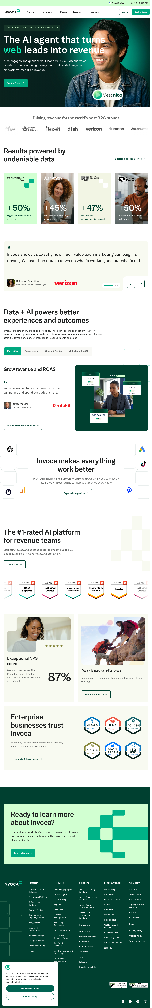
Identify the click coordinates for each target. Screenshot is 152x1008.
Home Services (85, 945)
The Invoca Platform (33, 897)
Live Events (108, 913)
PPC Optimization (61, 929)
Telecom (82, 961)
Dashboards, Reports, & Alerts (36, 918)
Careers (131, 911)
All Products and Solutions (35, 889)
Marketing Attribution (58, 923)
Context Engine (35, 911)
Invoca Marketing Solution (86, 889)
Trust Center (133, 893)
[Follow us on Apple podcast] (143, 1001)
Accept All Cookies (30, 988)
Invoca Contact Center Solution (85, 905)
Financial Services (86, 935)
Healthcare (83, 940)
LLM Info (107, 947)
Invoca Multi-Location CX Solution (84, 914)
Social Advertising (36, 947)
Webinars (107, 908)
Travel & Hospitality (87, 966)
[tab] (12, 351)
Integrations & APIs (37, 924)
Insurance (82, 950)
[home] (12, 12)
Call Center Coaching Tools (60, 935)
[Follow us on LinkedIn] (120, 1001)
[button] (115, 3)
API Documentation (112, 942)
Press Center (133, 898)
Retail (80, 955)
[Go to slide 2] (113, 285)
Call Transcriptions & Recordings (61, 951)
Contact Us (132, 916)
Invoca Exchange (36, 937)
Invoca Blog (108, 888)
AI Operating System (34, 905)
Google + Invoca (36, 942)
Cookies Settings (30, 996)
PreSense (57, 908)
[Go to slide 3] (115, 285)
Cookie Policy (133, 935)
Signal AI (57, 903)
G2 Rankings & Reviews (109, 925)
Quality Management (59, 915)
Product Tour (109, 919)
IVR (54, 965)
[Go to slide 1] (106, 285)
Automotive (83, 930)
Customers (108, 893)
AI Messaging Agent (62, 888)
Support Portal (109, 931)
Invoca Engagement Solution (87, 897)
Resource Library (110, 898)
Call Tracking (59, 898)
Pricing (31, 952)
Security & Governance (34, 931)
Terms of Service (135, 940)
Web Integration (110, 936)
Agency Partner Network (134, 905)
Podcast (106, 903)
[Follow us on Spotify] (135, 1001)
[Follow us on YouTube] (128, 1001)
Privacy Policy (133, 930)
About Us (131, 888)
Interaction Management (59, 959)
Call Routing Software (58, 943)
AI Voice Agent (60, 893)
